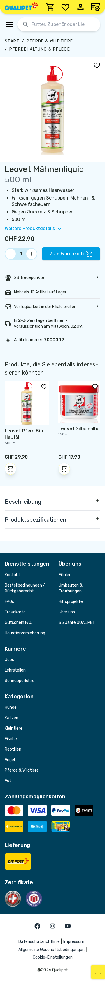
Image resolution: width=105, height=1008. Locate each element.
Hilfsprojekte (71, 601)
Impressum (73, 941)
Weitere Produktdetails (30, 228)
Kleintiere (13, 728)
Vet (8, 780)
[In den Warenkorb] (10, 469)
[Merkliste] (65, 7)
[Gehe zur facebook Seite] (37, 926)
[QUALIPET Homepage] (21, 7)
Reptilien (13, 749)
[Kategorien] (9, 24)
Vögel (10, 759)
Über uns (67, 612)
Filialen (65, 574)
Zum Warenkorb (67, 254)
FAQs (9, 601)
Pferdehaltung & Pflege (39, 49)
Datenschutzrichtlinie (39, 941)
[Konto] (80, 7)
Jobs (9, 659)
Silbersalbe (78, 428)
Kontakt (12, 574)
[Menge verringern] (10, 254)
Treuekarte (15, 612)
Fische (11, 738)
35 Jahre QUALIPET (77, 622)
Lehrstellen (15, 670)
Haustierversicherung (25, 633)
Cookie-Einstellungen (53, 957)
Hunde (11, 707)
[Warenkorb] (50, 7)
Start (12, 41)
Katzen (11, 717)
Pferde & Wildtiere (50, 41)
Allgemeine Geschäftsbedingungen (51, 949)
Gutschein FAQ (18, 622)
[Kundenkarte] (95, 7)
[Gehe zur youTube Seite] (67, 926)
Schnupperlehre (19, 680)
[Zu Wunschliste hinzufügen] (96, 65)
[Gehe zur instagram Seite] (52, 926)
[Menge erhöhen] (31, 254)
